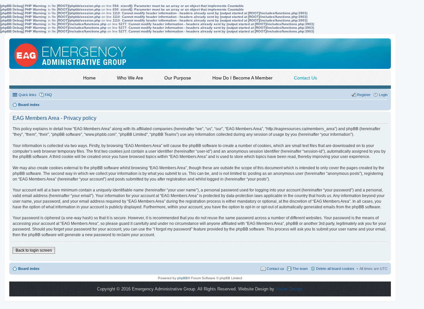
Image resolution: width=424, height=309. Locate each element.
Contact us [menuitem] (275, 269)
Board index (28, 269)
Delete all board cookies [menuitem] (335, 269)
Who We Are (130, 77)
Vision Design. (289, 288)
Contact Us (305, 77)
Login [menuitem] (383, 95)
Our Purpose (177, 77)
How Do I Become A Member (242, 77)
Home (89, 77)
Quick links (27, 95)
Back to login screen (34, 250)
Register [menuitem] (364, 95)
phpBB (182, 278)
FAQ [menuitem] (48, 95)
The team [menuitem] (300, 269)
